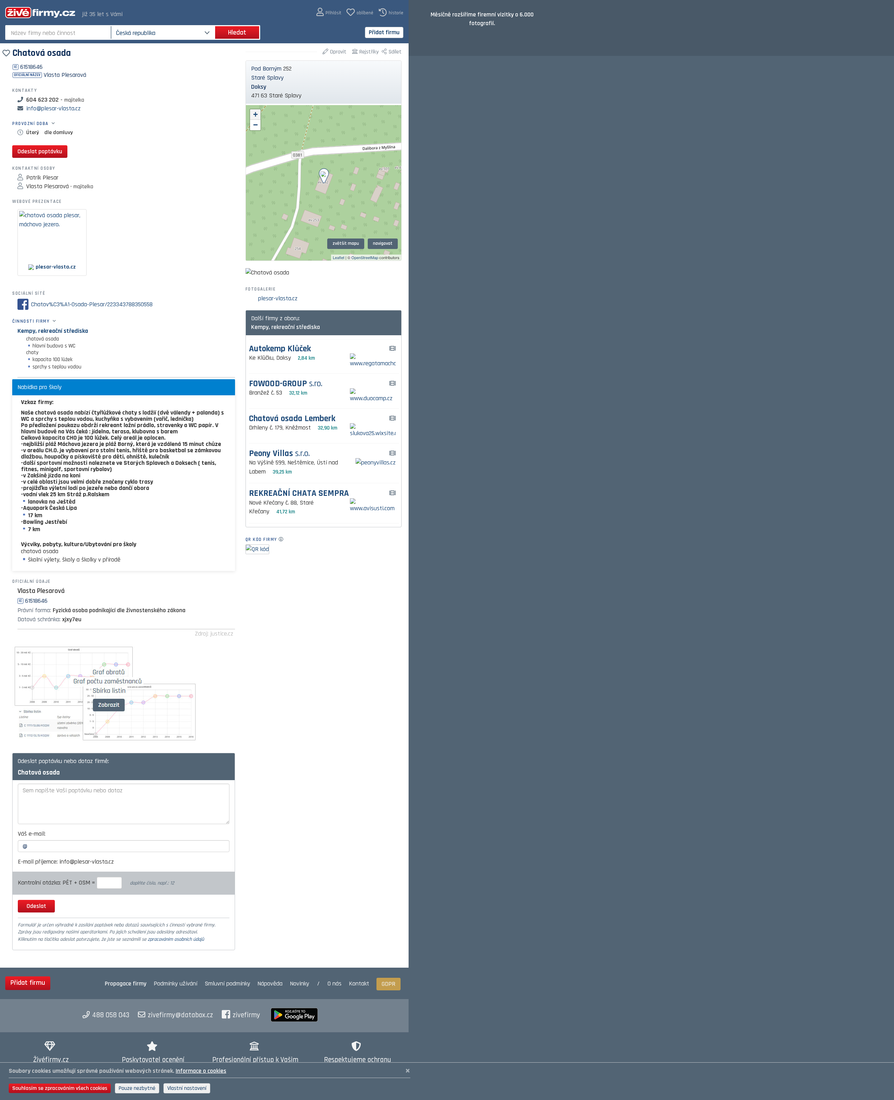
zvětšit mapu (345, 243)
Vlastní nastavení (186, 1088)
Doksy (258, 87)
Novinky (299, 984)
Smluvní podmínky (227, 984)
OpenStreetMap (364, 257)
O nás (335, 984)
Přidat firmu (384, 32)
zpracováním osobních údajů (176, 939)
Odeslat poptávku (39, 151)
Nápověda (270, 984)
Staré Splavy (267, 78)
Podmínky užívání (175, 984)
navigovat (383, 243)
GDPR (388, 984)
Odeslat (36, 906)
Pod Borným (266, 69)
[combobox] (58, 32)
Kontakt (359, 984)
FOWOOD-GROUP (285, 384)
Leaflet (338, 257)
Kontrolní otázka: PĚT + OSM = (57, 883)
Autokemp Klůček (280, 349)
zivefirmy (246, 1015)
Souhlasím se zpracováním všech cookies (59, 1088)
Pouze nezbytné (137, 1088)
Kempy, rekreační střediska (52, 331)
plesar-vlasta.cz (278, 298)
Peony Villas (279, 453)
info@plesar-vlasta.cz (53, 108)
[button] (328, 12)
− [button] (255, 124)
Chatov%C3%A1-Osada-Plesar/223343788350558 (92, 304)
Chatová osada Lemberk (292, 419)
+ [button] (255, 114)
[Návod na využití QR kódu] (283, 539)
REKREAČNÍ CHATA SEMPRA (299, 493)
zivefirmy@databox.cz (180, 1015)
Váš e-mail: (31, 834)
